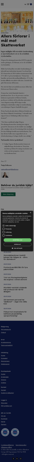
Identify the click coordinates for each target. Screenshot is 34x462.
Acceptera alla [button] (17, 240)
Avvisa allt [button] (17, 244)
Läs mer (17, 222)
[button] (17, 248)
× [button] (30, 212)
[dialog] (17, 231)
